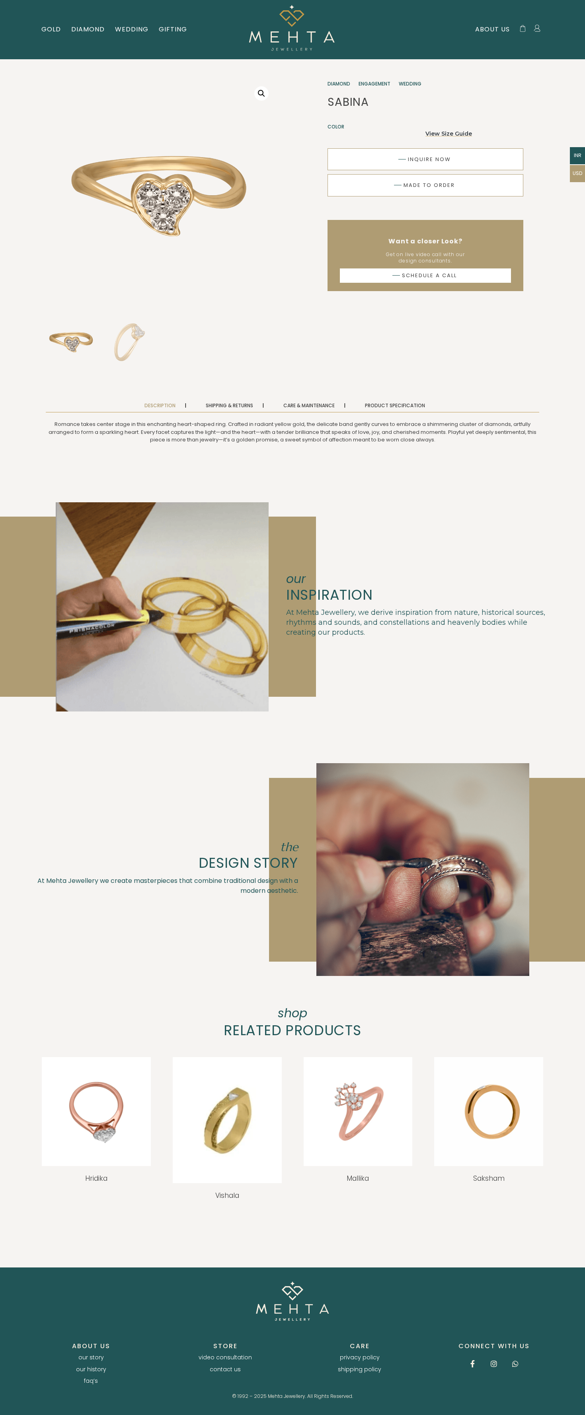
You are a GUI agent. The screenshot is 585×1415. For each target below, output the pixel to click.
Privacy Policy (360, 1357)
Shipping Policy (359, 1369)
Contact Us (225, 1369)
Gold (51, 29)
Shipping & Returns (230, 405)
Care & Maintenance (309, 405)
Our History (91, 1369)
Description (160, 405)
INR (577, 155)
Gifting (173, 29)
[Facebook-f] (472, 1364)
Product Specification (395, 405)
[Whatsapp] (515, 1364)
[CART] (522, 28)
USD (577, 173)
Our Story (91, 1357)
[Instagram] (494, 1364)
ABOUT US (492, 29)
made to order (424, 185)
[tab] (169, 405)
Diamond (88, 29)
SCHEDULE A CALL (424, 275)
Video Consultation (225, 1357)
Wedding (131, 29)
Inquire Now (424, 159)
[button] (261, 93)
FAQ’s (91, 1381)
